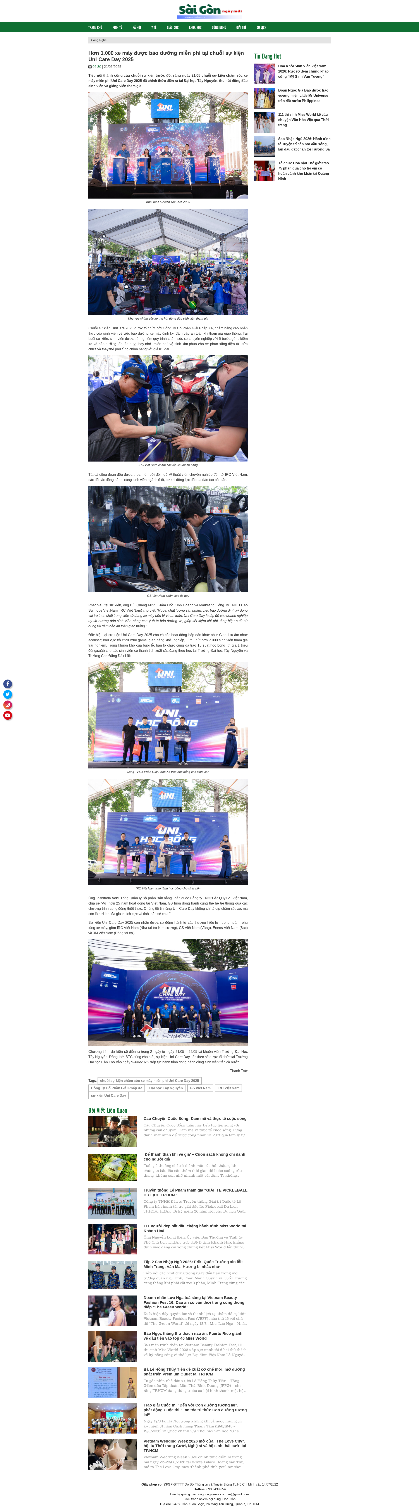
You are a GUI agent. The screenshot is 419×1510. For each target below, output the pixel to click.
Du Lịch (261, 27)
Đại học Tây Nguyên (166, 1088)
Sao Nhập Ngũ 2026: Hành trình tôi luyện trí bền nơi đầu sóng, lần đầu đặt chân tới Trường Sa (304, 144)
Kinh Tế (117, 27)
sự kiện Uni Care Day (108, 1095)
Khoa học (195, 27)
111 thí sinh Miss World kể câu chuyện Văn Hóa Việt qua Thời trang (303, 120)
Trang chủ (95, 27)
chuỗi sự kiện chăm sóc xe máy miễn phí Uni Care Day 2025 (149, 1081)
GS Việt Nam (200, 1088)
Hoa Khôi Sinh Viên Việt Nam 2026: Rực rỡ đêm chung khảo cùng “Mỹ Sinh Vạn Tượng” (303, 71)
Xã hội (137, 27)
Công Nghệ (219, 27)
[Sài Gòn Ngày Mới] (209, 11)
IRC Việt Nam (228, 1088)
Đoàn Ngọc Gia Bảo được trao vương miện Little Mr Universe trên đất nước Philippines (303, 95)
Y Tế (153, 27)
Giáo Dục (173, 27)
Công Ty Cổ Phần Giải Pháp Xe (116, 1088)
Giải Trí (241, 27)
